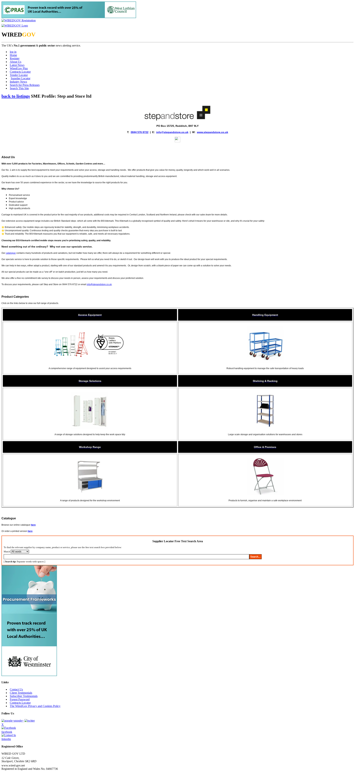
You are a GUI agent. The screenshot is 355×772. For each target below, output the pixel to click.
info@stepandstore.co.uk (172, 132)
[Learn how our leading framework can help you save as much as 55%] (68, 17)
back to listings (15, 96)
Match (7, 551)
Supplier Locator (20, 78)
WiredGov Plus (19, 68)
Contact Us (16, 689)
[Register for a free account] (18, 20)
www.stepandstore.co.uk (212, 132)
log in (13, 51)
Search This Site (19, 88)
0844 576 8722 (139, 132)
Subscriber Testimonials (24, 696)
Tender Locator (19, 75)
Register (14, 58)
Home (13, 55)
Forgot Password (20, 699)
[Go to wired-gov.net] (14, 25)
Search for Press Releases (25, 85)
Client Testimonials (21, 692)
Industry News (18, 81)
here (33, 525)
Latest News (17, 65)
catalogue (11, 253)
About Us (15, 61)
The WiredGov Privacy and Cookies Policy (35, 706)
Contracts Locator (20, 71)
